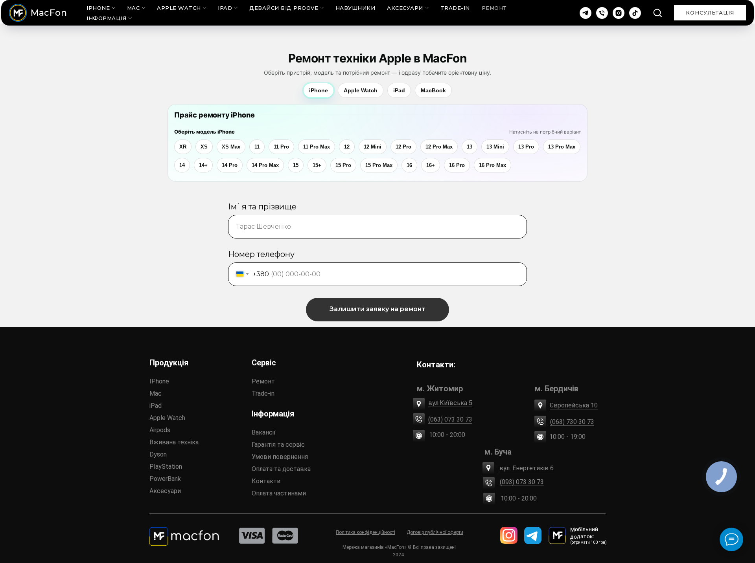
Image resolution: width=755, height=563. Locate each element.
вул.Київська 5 (450, 403)
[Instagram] (618, 13)
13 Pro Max (561, 147)
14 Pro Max (265, 165)
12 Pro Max (439, 147)
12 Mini (372, 147)
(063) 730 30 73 (572, 421)
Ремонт (494, 8)
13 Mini (495, 147)
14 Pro (230, 165)
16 (409, 165)
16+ (430, 165)
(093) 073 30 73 (522, 482)
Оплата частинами (279, 493)
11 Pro (281, 147)
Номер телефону (261, 254)
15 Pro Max (378, 165)
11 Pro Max (316, 147)
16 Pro (457, 165)
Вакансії (264, 432)
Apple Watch (179, 8)
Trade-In (455, 8)
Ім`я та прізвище (262, 206)
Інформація (106, 18)
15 (295, 165)
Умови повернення (280, 456)
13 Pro (526, 147)
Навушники (355, 8)
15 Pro (343, 165)
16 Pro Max (492, 165)
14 (182, 165)
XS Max (231, 147)
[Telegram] (585, 13)
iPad (225, 8)
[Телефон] (602, 13)
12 (347, 147)
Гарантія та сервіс (278, 444)
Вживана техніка (174, 442)
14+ (203, 165)
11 (257, 147)
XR (182, 147)
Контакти (266, 481)
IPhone (159, 381)
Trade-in (263, 393)
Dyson (158, 454)
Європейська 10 (574, 405)
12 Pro (403, 147)
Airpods (159, 430)
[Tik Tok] (635, 13)
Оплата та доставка (281, 469)
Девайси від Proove (283, 8)
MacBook (433, 90)
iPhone (98, 8)
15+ (317, 165)
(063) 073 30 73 (450, 419)
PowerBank (165, 478)
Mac (133, 8)
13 (469, 147)
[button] (657, 12)
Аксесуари (405, 8)
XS (204, 147)
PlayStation (165, 466)
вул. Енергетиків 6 (526, 468)
